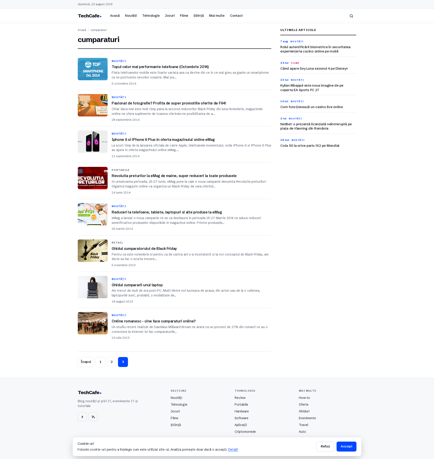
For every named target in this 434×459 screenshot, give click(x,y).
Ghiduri (304, 411)
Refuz (325, 446)
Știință (198, 16)
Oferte (304, 404)
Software (241, 418)
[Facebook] (82, 416)
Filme (184, 16)
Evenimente (307, 418)
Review (240, 398)
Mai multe (217, 16)
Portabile (241, 404)
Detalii (233, 449)
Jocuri (170, 16)
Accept (346, 446)
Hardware (242, 411)
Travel (303, 425)
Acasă (115, 16)
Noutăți (131, 16)
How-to (304, 398)
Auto (302, 432)
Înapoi (86, 362)
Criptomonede (245, 432)
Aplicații (241, 425)
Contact (236, 16)
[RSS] (93, 416)
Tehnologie (151, 16)
